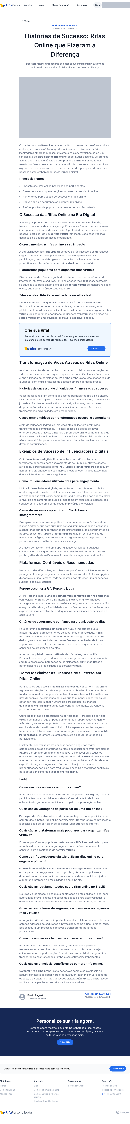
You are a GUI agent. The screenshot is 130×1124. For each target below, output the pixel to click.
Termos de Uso (109, 1085)
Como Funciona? (60, 5)
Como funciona (7, 1090)
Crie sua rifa (117, 1068)
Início (41, 5)
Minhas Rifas (6, 1094)
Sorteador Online (76, 1085)
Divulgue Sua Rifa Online (46, 1101)
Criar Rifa (65, 1042)
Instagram (125, 1112)
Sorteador (82, 5)
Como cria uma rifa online (46, 1090)
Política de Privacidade (113, 1090)
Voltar (27, 21)
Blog (97, 5)
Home (3, 1085)
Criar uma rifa (96, 348)
